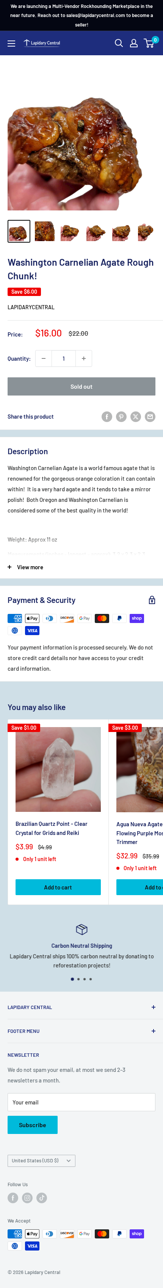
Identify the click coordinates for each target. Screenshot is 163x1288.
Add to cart (58, 887)
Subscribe (32, 1124)
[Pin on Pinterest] (121, 416)
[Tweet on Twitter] (135, 416)
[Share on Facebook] (107, 416)
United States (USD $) (35, 1160)
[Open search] (119, 43)
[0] (149, 43)
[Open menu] (11, 43)
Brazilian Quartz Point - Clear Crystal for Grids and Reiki (52, 828)
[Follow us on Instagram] (27, 1198)
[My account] (134, 43)
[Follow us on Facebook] (13, 1198)
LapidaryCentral (31, 307)
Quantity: (19, 358)
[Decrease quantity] (44, 358)
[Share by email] (150, 416)
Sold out (81, 386)
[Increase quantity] (84, 358)
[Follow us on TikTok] (41, 1198)
